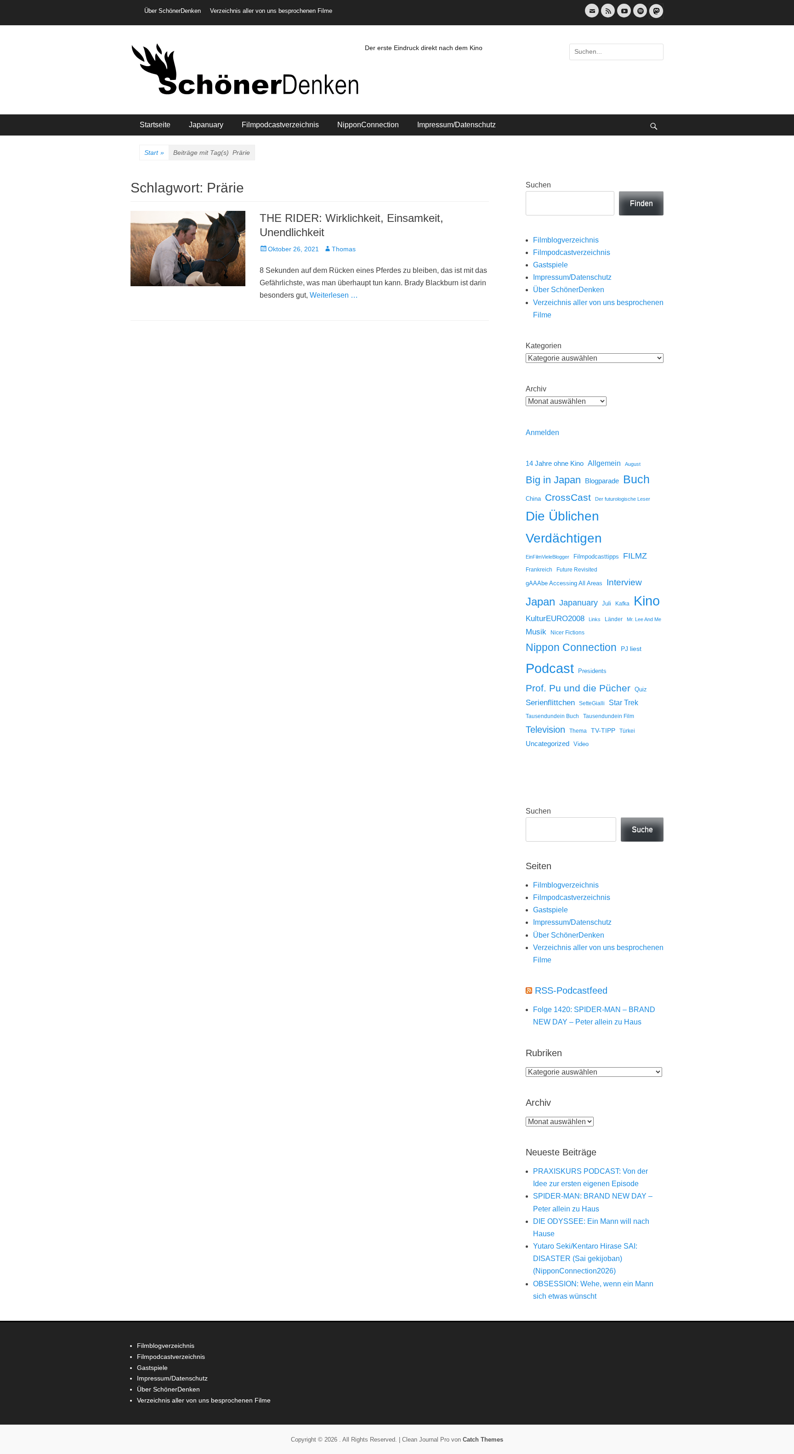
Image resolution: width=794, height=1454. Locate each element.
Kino (647, 601)
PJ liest (631, 648)
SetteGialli (592, 703)
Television (545, 729)
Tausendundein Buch (552, 716)
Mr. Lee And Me (644, 619)
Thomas (344, 249)
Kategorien (543, 346)
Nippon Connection (571, 647)
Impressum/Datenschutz (456, 125)
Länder (614, 619)
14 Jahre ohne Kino (555, 463)
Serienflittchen (550, 702)
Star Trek (623, 703)
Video (581, 744)
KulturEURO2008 (555, 618)
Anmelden (542, 432)
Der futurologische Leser (622, 499)
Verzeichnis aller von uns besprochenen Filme (271, 10)
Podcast (550, 668)
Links (595, 619)
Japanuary (206, 125)
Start (154, 152)
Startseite (155, 125)
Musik (536, 632)
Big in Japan (553, 480)
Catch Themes (483, 1439)
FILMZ (635, 555)
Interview (624, 582)
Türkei (627, 731)
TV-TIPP (603, 730)
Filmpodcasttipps (596, 556)
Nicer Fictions (567, 632)
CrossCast (568, 497)
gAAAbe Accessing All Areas (564, 583)
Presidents (592, 671)
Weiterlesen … (334, 295)
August (633, 464)
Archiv (536, 389)
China (533, 498)
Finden (641, 203)
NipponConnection (368, 125)
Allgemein (604, 463)
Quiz (641, 689)
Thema (578, 731)
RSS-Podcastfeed (571, 990)
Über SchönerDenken (172, 10)
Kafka (622, 603)
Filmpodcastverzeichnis (280, 125)
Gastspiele (550, 265)
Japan (540, 601)
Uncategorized (547, 743)
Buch (636, 479)
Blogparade (602, 481)
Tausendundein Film (608, 716)
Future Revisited (576, 569)
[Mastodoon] (655, 16)
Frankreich (539, 569)
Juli (606, 603)
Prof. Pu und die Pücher (578, 688)
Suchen (538, 185)
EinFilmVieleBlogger (547, 557)
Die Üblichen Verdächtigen (564, 527)
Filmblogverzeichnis (566, 240)
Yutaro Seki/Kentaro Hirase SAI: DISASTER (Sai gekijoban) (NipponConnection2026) (585, 1258)
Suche (642, 829)
